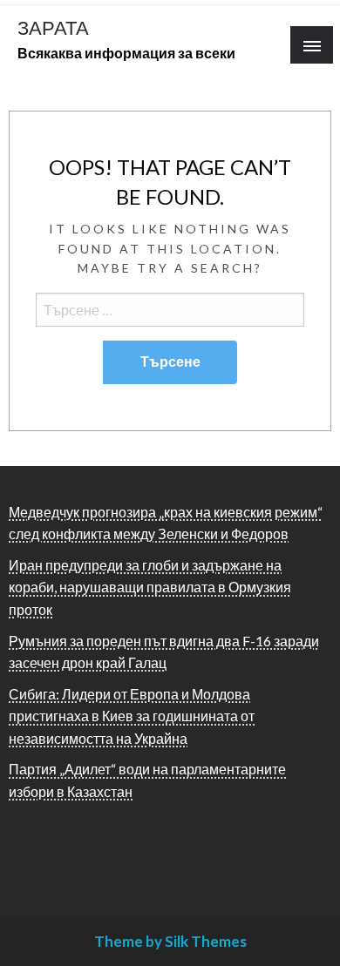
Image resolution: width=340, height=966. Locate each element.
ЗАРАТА (53, 28)
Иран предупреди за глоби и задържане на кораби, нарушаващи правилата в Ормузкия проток (150, 587)
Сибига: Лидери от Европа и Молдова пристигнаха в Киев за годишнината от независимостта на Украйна (132, 716)
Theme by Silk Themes (170, 941)
